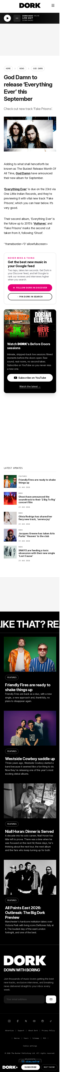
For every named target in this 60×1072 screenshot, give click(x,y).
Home (8, 68)
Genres (17, 1038)
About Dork (33, 1030)
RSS (44, 1038)
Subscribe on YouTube (32, 377)
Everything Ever (15, 189)
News (22, 68)
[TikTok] (50, 1021)
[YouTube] (34, 1021)
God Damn (23, 173)
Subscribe (30, 1067)
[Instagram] (9, 1021)
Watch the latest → (30, 386)
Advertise (9, 1030)
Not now (49, 1067)
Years (26, 1038)
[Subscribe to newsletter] (51, 999)
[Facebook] (17, 1021)
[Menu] (53, 5)
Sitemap (35, 1038)
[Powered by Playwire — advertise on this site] (30, 1061)
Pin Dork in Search (30, 296)
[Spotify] (42, 1021)
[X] (25, 1021)
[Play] (7, 18)
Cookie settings (30, 1046)
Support (21, 1030)
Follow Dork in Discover (30, 287)
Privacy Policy (48, 1030)
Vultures (40, 223)
